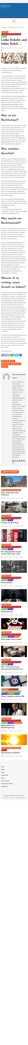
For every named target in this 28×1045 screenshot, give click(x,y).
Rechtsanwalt (7, 363)
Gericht (12, 361)
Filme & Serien (5, 781)
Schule (5, 366)
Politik (3, 769)
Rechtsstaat (17, 363)
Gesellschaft (4, 775)
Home (4, 27)
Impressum (4, 786)
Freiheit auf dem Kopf (10, 523)
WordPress (6, 798)
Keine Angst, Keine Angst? (11, 639)
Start (2, 767)
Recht (2, 772)
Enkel (5, 361)
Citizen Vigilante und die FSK (12, 696)
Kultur (3, 778)
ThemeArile (22, 798)
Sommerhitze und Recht (10, 753)
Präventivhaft (6, 583)
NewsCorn (13, 798)
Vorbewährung (6, 612)
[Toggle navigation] (14, 20)
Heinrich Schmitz (8, 48)
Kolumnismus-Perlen (7, 783)
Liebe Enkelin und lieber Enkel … (15, 27)
